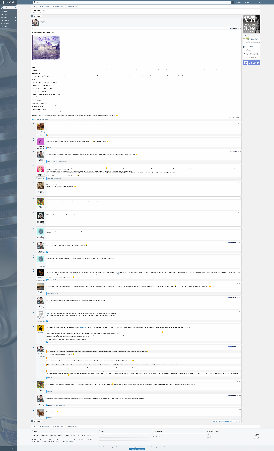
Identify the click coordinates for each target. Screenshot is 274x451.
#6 (240, 182)
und (58, 161)
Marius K (40, 332)
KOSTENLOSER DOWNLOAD (39, 63)
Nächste (38, 16)
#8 (240, 212)
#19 (240, 395)
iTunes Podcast (103, 442)
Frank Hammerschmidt (41, 133)
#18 (240, 381)
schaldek (40, 417)
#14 (240, 297)
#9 (240, 228)
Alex (41, 190)
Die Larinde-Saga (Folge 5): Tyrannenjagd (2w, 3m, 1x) (253, 39)
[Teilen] (238, 28)
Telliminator (40, 319)
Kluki (40, 220)
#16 (240, 325)
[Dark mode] (257, 2)
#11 (240, 256)
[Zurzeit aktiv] (40, 130)
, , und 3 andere (41, 119)
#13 (240, 283)
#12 (240, 269)
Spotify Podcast (104, 439)
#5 (240, 165)
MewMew (36, 12)
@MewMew (69, 277)
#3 (240, 139)
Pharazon (40, 277)
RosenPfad (256, 439)
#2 (240, 123)
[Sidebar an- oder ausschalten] (259, 2)
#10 (240, 242)
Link (45, 24)
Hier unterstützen (70, 441)
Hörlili (40, 236)
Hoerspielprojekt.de (105, 436)
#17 (240, 346)
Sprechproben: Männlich (251, 57)
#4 (240, 151)
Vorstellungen (249, 50)
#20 (240, 409)
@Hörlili (48, 313)
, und (54, 178)
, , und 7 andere (57, 405)
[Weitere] (232, 2)
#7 (240, 198)
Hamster (40, 291)
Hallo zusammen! (250, 46)
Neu (246, 35)
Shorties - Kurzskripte (250, 43)
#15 (240, 311)
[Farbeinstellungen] (253, 2)
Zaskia (40, 206)
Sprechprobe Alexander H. (252, 53)
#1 (240, 28)
